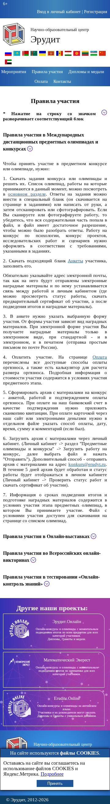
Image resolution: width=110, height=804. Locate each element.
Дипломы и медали (86, 71)
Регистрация (95, 11)
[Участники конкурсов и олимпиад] (8, 55)
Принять (55, 783)
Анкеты (75, 260)
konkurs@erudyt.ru (87, 464)
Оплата (41, 81)
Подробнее (52, 774)
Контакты (62, 81)
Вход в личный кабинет (59, 11)
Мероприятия (13, 71)
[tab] (55, 141)
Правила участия (47, 71)
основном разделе (27, 194)
